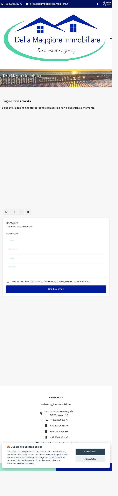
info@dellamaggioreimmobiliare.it (48, 4)
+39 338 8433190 (59, 437)
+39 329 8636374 (59, 425)
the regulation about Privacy (73, 281)
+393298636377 (13, 4)
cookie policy (56, 454)
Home (5, 82)
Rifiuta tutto (90, 459)
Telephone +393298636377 (19, 226)
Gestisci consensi (25, 463)
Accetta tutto (90, 451)
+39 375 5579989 (59, 431)
